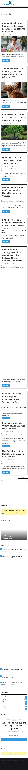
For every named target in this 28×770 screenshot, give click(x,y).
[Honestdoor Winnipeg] (5, 611)
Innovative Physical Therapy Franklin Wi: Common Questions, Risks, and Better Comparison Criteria (12, 255)
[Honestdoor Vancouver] (5, 671)
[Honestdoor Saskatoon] (5, 684)
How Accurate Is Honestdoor (18, 549)
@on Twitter (4, 749)
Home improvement (7, 696)
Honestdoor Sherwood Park (18, 676)
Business (4, 699)
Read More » (6, 60)
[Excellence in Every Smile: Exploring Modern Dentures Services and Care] (14, 408)
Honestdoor (5, 708)
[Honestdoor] (10, 3)
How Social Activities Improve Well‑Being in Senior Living (13, 454)
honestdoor (16, 763)
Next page (22, 477)
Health (3, 706)
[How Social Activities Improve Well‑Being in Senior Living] (14, 462)
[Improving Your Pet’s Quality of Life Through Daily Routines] (14, 434)
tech (3, 701)
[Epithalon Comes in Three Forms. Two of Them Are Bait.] (14, 169)
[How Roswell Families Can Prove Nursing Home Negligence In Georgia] (14, 202)
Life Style (4, 704)
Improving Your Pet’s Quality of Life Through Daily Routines (13, 426)
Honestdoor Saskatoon (16, 682)
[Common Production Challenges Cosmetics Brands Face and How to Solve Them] (14, 44)
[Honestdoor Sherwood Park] (5, 678)
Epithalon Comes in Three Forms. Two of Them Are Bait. (12, 160)
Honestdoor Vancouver (16, 669)
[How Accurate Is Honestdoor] (5, 551)
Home (3, 9)
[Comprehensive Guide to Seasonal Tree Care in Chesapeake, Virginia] (14, 132)
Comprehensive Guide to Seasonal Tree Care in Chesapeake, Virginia (14, 117)
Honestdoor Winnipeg (16, 556)
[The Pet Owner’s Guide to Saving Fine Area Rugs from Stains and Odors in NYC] (14, 90)
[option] (14, 532)
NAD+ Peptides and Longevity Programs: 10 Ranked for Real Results (13, 223)
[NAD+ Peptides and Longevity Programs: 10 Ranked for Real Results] (14, 231)
